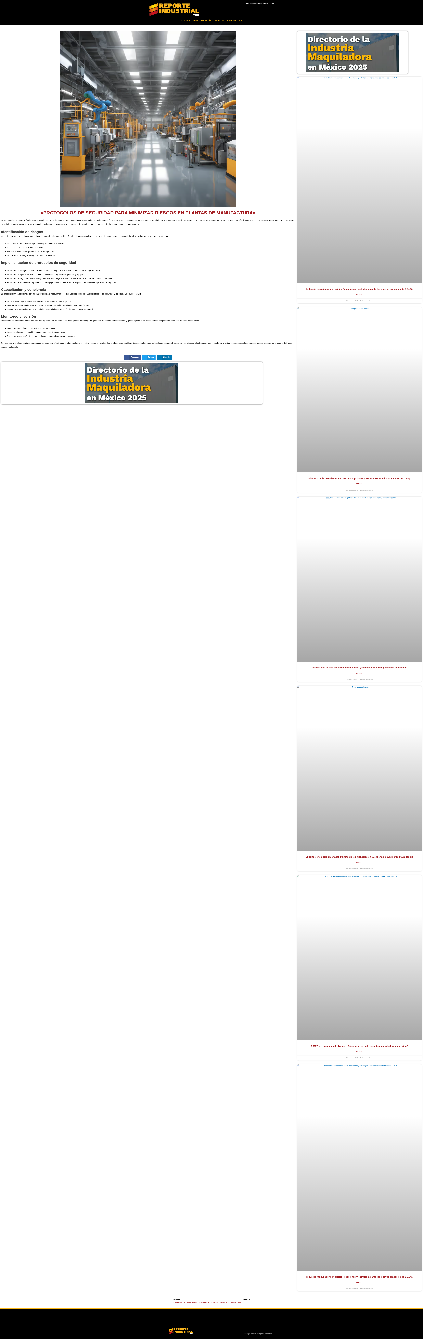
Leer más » (359, 295)
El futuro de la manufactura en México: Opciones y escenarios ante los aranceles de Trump (359, 478)
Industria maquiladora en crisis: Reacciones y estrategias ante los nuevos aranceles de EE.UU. (359, 289)
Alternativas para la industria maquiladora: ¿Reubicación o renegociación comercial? (359, 667)
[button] (132, 357)
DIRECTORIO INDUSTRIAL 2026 (228, 20)
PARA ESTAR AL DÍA (202, 20)
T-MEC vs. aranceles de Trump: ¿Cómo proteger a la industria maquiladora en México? (359, 1046)
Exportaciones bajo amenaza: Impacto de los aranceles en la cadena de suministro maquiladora (359, 857)
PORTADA (185, 20)
